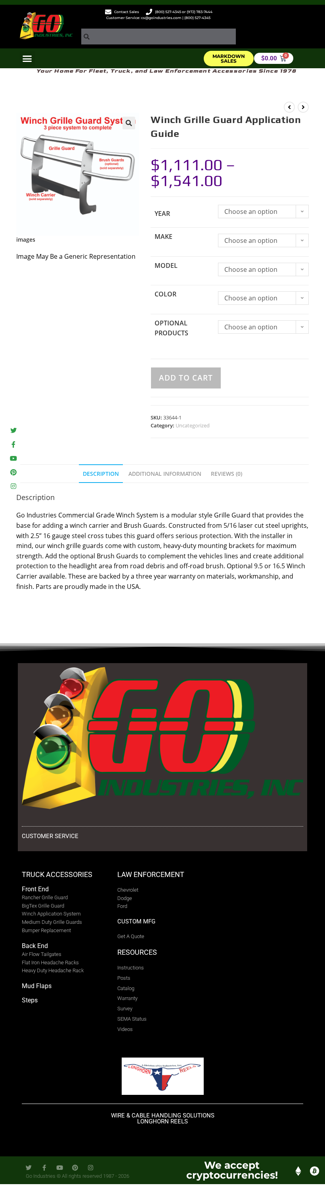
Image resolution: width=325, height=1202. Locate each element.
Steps (30, 1000)
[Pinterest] (13, 472)
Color (165, 294)
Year (162, 213)
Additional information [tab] (164, 473)
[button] (27, 58)
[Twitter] (13, 430)
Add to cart (186, 378)
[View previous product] (289, 107)
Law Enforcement (150, 874)
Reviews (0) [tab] (226, 473)
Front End (35, 889)
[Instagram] (13, 486)
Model (166, 265)
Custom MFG (136, 921)
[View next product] (303, 107)
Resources (137, 952)
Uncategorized (193, 425)
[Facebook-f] (13, 444)
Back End (35, 946)
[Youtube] (13, 458)
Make (163, 236)
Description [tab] (101, 473)
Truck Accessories (57, 874)
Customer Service (50, 836)
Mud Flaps (37, 986)
